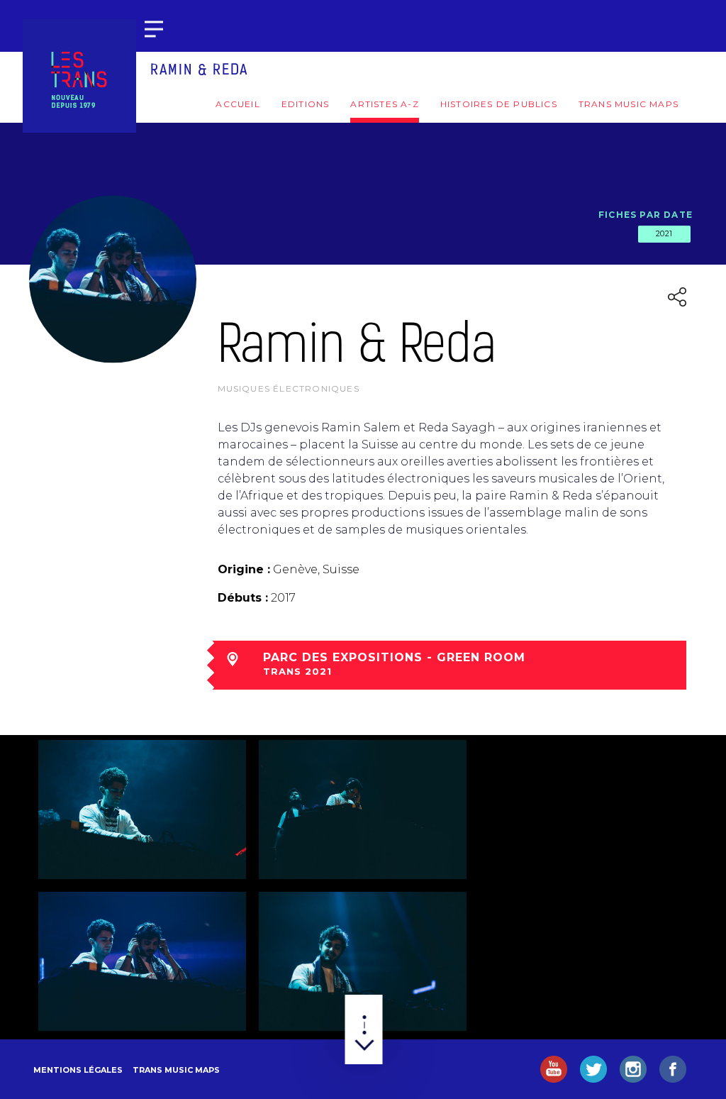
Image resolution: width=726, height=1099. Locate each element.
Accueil (237, 104)
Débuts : (243, 597)
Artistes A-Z (384, 104)
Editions (305, 104)
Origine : (244, 569)
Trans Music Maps (628, 104)
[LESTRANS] (79, 76)
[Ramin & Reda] (142, 809)
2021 (664, 233)
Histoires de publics (498, 104)
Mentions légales (78, 1070)
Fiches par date (645, 214)
